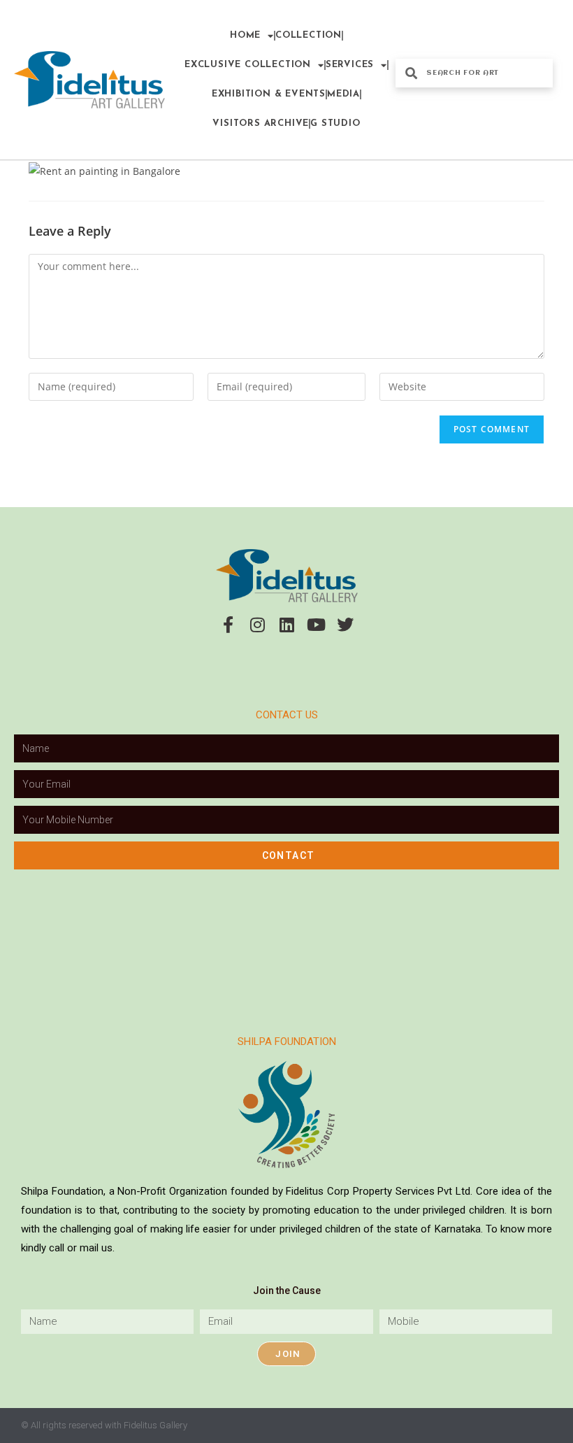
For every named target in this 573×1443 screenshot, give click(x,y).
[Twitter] (345, 624)
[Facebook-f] (227, 624)
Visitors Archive (260, 123)
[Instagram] (257, 624)
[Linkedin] (286, 624)
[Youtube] (315, 624)
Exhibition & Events (269, 94)
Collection (308, 35)
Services (350, 64)
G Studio (335, 123)
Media (343, 94)
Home (245, 35)
